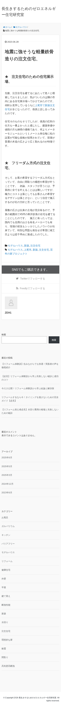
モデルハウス (15, 245)
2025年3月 (7, 475)
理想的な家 (7, 640)
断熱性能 (6, 605)
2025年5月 (7, 466)
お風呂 (5, 517)
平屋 (4, 587)
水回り (5, 622)
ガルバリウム (8, 526)
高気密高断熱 (8, 666)
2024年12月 (7, 484)
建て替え (6, 596)
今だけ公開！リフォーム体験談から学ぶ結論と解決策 (28, 388)
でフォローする (32, 278)
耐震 (4, 648)
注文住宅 (35, 245)
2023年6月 (7, 492)
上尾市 (27, 249)
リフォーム (7, 561)
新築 (26, 245)
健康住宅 (6, 570)
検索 (4, 334)
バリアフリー (8, 543)
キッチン (6, 535)
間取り (5, 657)
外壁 (4, 578)
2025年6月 (7, 457)
